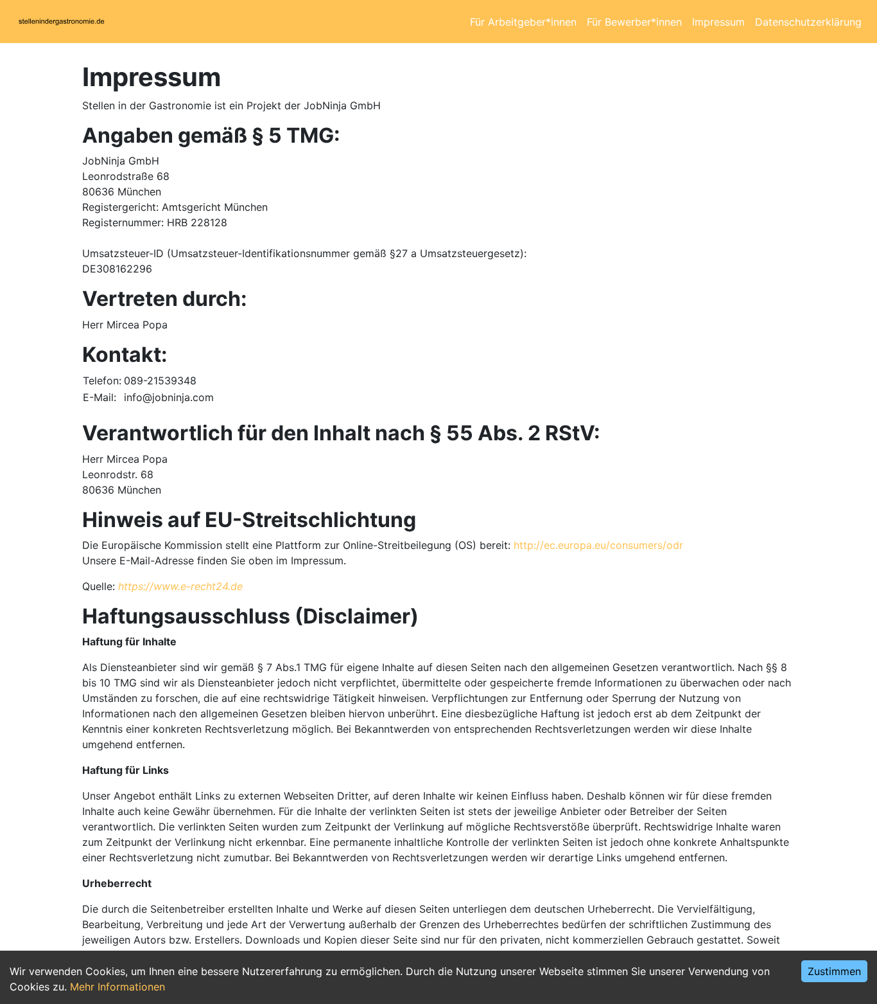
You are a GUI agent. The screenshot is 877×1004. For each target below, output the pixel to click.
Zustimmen (834, 971)
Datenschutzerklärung (808, 21)
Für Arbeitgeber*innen (523, 21)
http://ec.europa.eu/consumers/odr (598, 545)
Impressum (718, 21)
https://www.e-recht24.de (180, 586)
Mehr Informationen (117, 986)
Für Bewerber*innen (634, 21)
